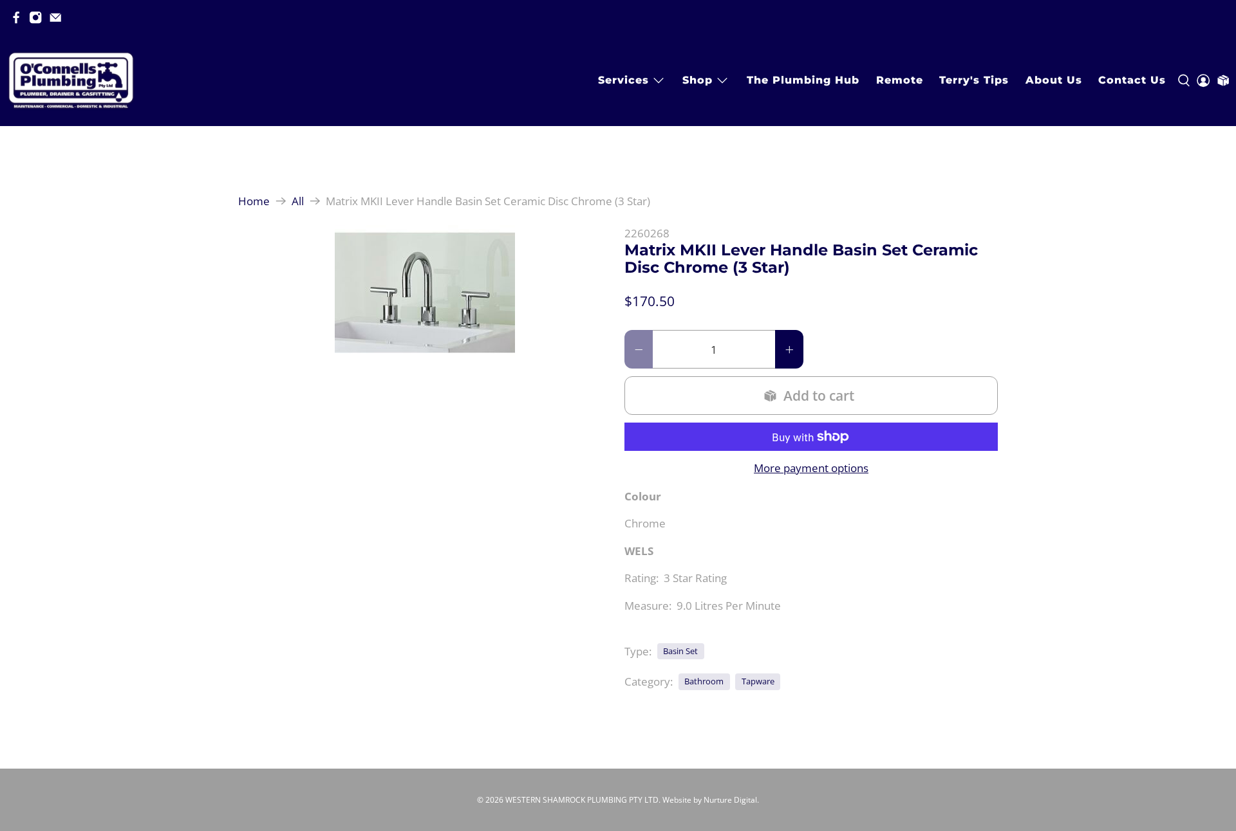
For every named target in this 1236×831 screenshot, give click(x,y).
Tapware (758, 681)
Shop (697, 80)
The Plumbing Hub (803, 80)
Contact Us (1132, 80)
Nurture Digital (730, 800)
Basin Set (680, 651)
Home (254, 201)
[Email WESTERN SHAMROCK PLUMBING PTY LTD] (55, 17)
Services (623, 80)
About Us (1053, 80)
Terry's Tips (974, 80)
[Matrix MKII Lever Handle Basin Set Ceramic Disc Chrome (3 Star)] (425, 292)
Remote (899, 80)
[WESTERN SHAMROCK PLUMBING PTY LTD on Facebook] (16, 17)
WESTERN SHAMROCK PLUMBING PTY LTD (582, 800)
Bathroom (704, 681)
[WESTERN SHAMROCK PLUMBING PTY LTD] (70, 80)
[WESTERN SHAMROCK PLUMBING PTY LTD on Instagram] (35, 17)
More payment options (811, 468)
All (298, 201)
